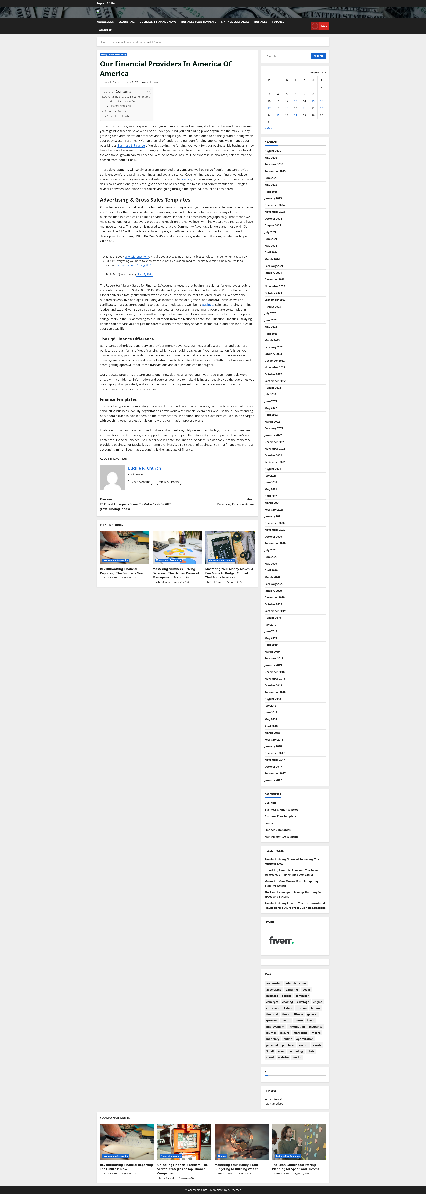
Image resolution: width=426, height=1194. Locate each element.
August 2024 (273, 225)
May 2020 (271, 564)
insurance (315, 1026)
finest (286, 1014)
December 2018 (275, 672)
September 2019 (275, 611)
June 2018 (271, 712)
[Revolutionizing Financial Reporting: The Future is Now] (124, 548)
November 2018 (275, 678)
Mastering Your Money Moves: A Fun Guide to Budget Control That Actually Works (229, 573)
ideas (310, 1020)
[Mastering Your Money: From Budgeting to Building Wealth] (242, 1142)
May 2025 (271, 185)
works (297, 1057)
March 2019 (272, 652)
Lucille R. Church (111, 82)
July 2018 (270, 706)
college (286, 996)
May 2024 (271, 246)
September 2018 (275, 692)
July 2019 (270, 624)
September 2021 (275, 462)
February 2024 (274, 266)
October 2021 (273, 455)
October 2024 (273, 218)
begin (306, 990)
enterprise (273, 1008)
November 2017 (275, 760)
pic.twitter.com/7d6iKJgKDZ (134, 265)
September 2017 (275, 773)
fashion (302, 1008)
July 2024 (270, 232)
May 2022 (271, 408)
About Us (105, 30)
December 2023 (275, 279)
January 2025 (273, 198)
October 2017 (273, 766)
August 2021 (273, 469)
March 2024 (272, 259)
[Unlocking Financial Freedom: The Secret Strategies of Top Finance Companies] (184, 1142)
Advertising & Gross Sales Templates (127, 96)
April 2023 (271, 334)
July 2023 (270, 313)
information (297, 1026)
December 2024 (275, 205)
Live (324, 26)
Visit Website (141, 482)
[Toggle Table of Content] (146, 91)
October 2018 (273, 685)
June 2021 (271, 482)
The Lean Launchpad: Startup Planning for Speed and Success (295, 1167)
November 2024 (275, 212)
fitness (298, 1014)
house (299, 1020)
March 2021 (272, 503)
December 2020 (275, 523)
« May (268, 128)
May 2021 (271, 489)
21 (304, 108)
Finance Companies (235, 22)
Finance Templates (120, 105)
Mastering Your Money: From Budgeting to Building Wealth (237, 1167)
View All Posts (169, 482)
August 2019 (273, 618)
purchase (288, 1045)
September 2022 (275, 381)
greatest (271, 1020)
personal (272, 1045)
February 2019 (274, 658)
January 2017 (273, 780)
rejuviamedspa (274, 1104)
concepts (272, 1002)
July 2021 (270, 476)
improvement (275, 1026)
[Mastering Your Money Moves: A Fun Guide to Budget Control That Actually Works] (230, 548)
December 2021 (275, 442)
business (272, 996)
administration (296, 983)
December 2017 (275, 753)
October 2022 (273, 374)
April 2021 (271, 496)
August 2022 (273, 388)
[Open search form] (307, 26)
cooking (287, 1002)
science (303, 1045)
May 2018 (271, 719)
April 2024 (271, 252)
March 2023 (272, 340)
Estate (288, 1008)
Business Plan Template (198, 22)
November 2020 (275, 530)
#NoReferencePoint (137, 256)
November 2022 (275, 367)
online (288, 1039)
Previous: (135, 504)
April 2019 (271, 645)
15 (313, 101)
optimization (305, 1039)
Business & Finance (131, 146)
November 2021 (275, 448)
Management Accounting (116, 22)
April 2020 (271, 570)
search (316, 1045)
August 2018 (273, 699)
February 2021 (274, 510)
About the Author (115, 111)
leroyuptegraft (274, 1099)
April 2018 (271, 726)
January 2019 (273, 665)
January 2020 (273, 591)
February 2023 (274, 347)
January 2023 (273, 354)
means (316, 1033)
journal (271, 1033)
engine (317, 1002)
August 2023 (273, 306)
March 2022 (272, 422)
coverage (303, 1002)
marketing (300, 1033)
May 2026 (271, 158)
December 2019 (275, 597)
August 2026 (273, 151)
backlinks (292, 990)
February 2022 (274, 428)
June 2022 (271, 401)
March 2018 (272, 733)
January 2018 (273, 746)
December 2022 (275, 360)
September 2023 (275, 300)
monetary (272, 1039)
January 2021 (273, 516)
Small (270, 1051)
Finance (278, 22)
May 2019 (271, 638)
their (311, 1051)
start (281, 1051)
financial (272, 1014)
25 (277, 115)
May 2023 (271, 327)
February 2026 (274, 164)
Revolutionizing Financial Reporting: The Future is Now (122, 571)
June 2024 (271, 239)
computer (302, 996)
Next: (236, 501)
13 (295, 101)
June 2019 (271, 631)
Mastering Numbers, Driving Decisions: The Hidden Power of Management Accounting (176, 573)
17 (269, 108)
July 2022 (270, 394)
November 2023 (275, 286)
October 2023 (273, 293)
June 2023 (271, 320)
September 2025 (275, 171)
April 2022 (271, 415)
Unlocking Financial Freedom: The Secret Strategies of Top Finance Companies (182, 1169)
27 (295, 115)
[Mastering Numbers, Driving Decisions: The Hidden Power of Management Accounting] (177, 548)
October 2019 (273, 604)
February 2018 (274, 740)
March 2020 (272, 577)
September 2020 (275, 543)
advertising (273, 990)
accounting (273, 983)
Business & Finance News (158, 22)
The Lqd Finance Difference (125, 101)
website (283, 1057)
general (312, 1014)
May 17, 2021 (144, 274)
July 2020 (270, 550)
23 (321, 108)
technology (296, 1051)
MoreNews (217, 1190)
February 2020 (274, 584)
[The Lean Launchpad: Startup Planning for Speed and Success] (299, 1142)
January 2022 (273, 435)
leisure (284, 1033)
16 (321, 101)
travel (270, 1057)
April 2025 (271, 192)
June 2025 (271, 178)
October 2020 (273, 536)
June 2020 (271, 557)
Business (260, 22)
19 (286, 108)
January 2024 (273, 273)
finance (316, 1008)
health (286, 1020)
